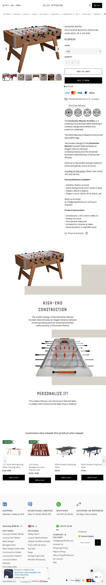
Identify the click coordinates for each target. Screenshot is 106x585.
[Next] (58, 49)
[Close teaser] (91, 570)
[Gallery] (32, 53)
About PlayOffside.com (63, 555)
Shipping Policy (60, 548)
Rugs (30, 552)
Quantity (68, 57)
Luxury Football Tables (13, 534)
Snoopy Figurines (36, 556)
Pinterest (82, 531)
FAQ (54, 562)
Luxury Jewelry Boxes (38, 537)
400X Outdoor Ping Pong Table (91, 465)
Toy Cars (31, 548)
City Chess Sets (10, 567)
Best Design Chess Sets (13, 548)
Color (67, 45)
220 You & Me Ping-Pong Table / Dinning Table (13, 465)
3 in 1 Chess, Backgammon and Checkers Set (36, 467)
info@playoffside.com (77, 202)
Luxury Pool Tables (11, 537)
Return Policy (59, 551)
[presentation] (5, 461)
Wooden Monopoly (36, 559)
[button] (12, 5)
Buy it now (83, 80)
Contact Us (58, 544)
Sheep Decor (33, 534)
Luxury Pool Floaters (12, 556)
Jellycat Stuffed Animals (39, 541)
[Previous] (6, 49)
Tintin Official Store (37, 545)
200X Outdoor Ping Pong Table (65, 465)
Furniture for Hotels (12, 552)
